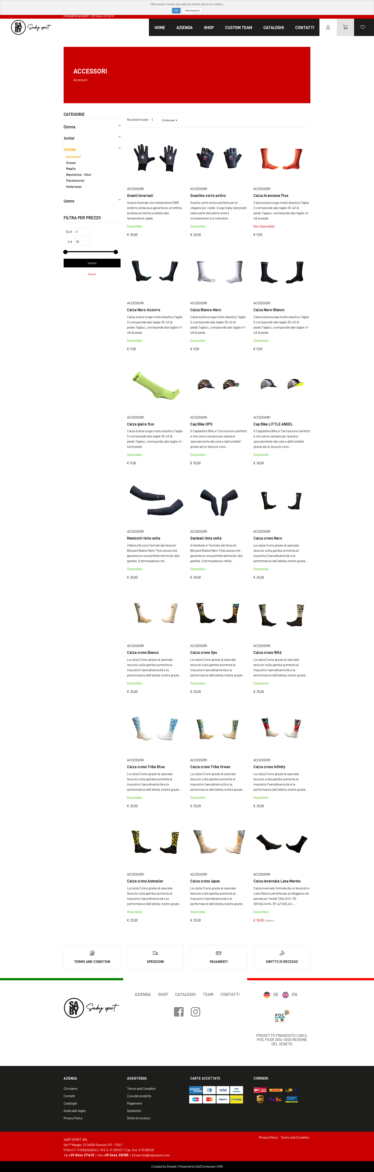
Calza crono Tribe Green (210, 767)
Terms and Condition (141, 1088)
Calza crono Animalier (145, 881)
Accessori (73, 157)
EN (294, 994)
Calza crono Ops (203, 653)
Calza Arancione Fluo (270, 196)
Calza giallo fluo (140, 424)
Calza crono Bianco (143, 653)
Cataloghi (273, 27)
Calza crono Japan (205, 881)
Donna (69, 127)
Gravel (71, 163)
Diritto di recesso (138, 1118)
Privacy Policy (73, 1118)
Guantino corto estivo (208, 196)
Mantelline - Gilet (78, 175)
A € (70, 242)
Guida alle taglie (75, 1111)
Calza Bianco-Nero (205, 310)
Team (208, 994)
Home (160, 27)
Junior (69, 138)
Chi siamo (70, 1088)
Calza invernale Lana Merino (277, 881)
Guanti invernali (140, 196)
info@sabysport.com (155, 1155)
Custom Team (238, 27)
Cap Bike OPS (201, 424)
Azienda (184, 27)
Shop (209, 27)
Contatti (304, 27)
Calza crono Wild (267, 653)
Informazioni (192, 10)
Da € (69, 232)
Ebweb (171, 1166)
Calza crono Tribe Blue (146, 767)
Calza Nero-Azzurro (143, 310)
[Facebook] (179, 1012)
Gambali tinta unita (205, 538)
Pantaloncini (75, 180)
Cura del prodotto (139, 1096)
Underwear (74, 186)
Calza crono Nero (267, 538)
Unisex (70, 149)
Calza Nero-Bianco (268, 310)
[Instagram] (195, 1012)
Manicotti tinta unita (143, 538)
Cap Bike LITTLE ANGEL (273, 424)
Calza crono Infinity (269, 767)
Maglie (71, 168)
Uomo (69, 201)
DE (275, 994)
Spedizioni (134, 1111)
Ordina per (169, 120)
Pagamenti (134, 1103)
